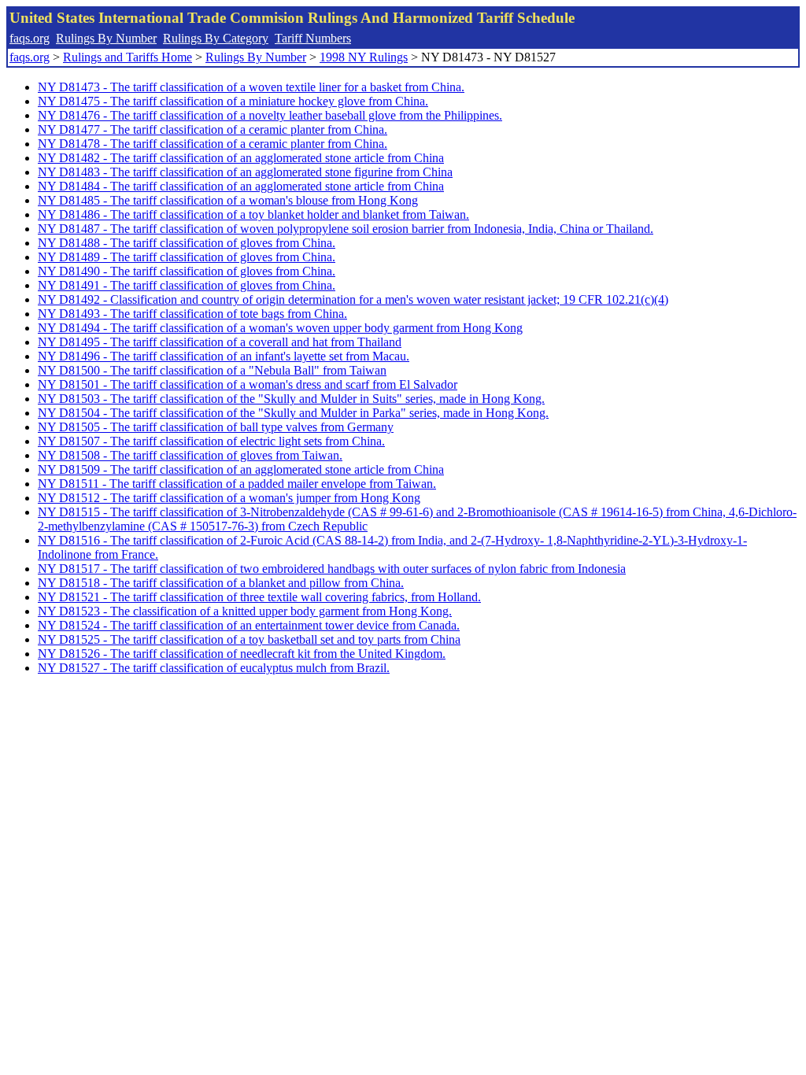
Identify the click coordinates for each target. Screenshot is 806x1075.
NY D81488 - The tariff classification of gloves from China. (186, 242)
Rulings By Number (106, 38)
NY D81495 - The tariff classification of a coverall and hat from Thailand (219, 342)
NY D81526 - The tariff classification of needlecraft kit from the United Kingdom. (242, 653)
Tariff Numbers (313, 38)
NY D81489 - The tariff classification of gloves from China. (186, 257)
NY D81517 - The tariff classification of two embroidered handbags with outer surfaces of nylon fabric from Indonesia (332, 568)
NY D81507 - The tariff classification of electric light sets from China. (211, 441)
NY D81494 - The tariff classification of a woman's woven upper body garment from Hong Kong (280, 327)
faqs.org (29, 38)
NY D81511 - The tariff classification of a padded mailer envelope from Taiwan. (237, 483)
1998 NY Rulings (364, 57)
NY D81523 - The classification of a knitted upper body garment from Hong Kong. (245, 611)
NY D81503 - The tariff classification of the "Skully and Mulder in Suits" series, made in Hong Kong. (291, 398)
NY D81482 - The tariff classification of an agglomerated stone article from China (241, 157)
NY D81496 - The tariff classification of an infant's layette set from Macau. (223, 356)
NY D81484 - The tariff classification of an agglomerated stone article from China (241, 186)
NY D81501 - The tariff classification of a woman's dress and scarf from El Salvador (247, 384)
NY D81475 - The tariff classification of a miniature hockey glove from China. (233, 101)
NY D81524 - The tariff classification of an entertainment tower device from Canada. (249, 625)
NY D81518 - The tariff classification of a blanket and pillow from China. (221, 582)
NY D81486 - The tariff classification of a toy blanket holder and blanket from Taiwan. (253, 214)
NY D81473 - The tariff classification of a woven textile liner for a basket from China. (251, 87)
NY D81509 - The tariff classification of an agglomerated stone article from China (241, 469)
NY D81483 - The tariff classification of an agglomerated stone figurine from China (245, 172)
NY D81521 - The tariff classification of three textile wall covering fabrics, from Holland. (259, 597)
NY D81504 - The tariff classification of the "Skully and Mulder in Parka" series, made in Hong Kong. (293, 412)
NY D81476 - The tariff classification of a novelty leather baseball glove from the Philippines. (270, 115)
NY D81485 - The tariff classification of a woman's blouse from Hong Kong (228, 200)
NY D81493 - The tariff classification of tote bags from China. (192, 313)
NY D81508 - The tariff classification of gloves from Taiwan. (190, 455)
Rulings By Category (215, 38)
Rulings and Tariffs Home (127, 57)
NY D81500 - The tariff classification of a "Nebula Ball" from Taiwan (212, 370)
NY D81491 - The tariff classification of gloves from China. (186, 285)
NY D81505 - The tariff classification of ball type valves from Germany (216, 427)
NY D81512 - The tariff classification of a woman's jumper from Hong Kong (229, 497)
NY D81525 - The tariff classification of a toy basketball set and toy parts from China (249, 639)
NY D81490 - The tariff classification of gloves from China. (186, 271)
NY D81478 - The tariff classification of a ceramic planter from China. (212, 143)
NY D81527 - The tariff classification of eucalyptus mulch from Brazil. (214, 667)
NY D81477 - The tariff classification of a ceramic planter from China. (212, 129)
